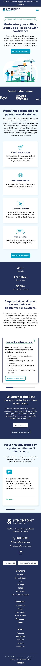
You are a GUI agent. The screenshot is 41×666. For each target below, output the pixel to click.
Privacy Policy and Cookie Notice (21, 659)
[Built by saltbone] (20, 662)
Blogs (20, 609)
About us (20, 633)
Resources (20, 602)
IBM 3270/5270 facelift (20, 595)
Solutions (20, 571)
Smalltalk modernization (15, 378)
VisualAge (20, 585)
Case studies (20, 612)
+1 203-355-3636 (22, 538)
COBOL (20, 588)
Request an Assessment (28, 563)
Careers (20, 643)
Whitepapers (20, 619)
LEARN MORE (20, 5)
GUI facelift (20, 591)
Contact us (20, 646)
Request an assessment (20, 51)
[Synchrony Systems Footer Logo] (20, 521)
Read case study (20, 425)
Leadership (20, 636)
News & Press (20, 616)
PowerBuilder (20, 578)
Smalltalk (20, 575)
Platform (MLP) (10, 563)
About (20, 629)
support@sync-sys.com (22, 546)
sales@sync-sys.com (22, 542)
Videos (20, 622)
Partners (20, 640)
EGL (20, 581)
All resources (20, 605)
